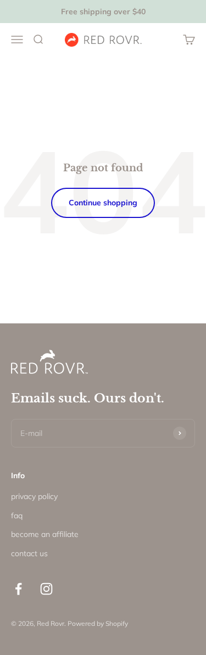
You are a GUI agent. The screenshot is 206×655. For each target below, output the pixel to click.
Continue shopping (103, 203)
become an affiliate (45, 534)
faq (17, 515)
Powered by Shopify (98, 623)
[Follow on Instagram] (46, 588)
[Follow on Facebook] (18, 588)
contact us (29, 553)
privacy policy (34, 496)
